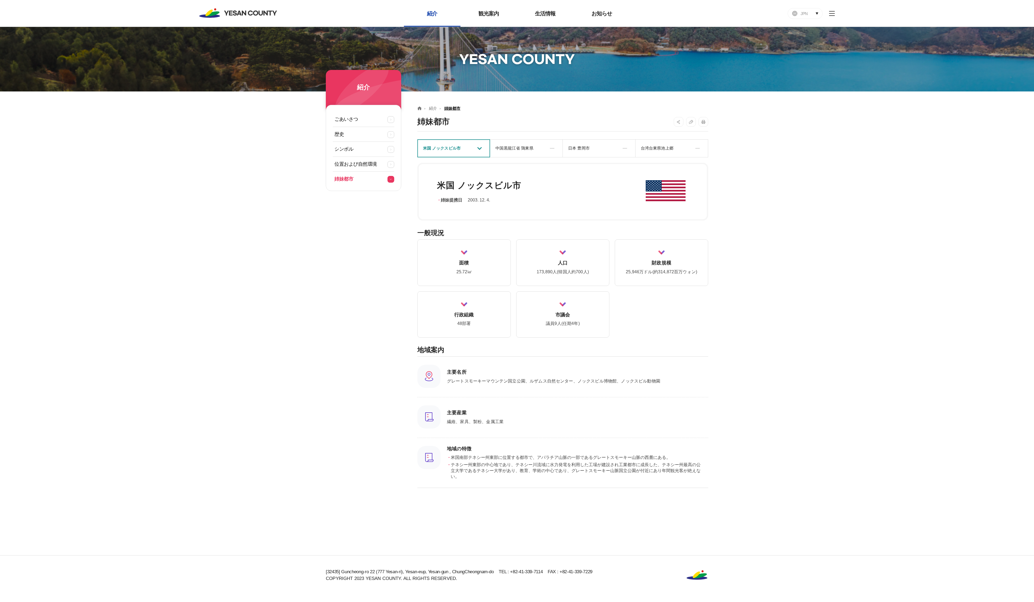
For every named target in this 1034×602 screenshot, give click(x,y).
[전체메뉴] (832, 13)
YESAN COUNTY (238, 13)
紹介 (433, 108)
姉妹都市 (452, 108)
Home (419, 108)
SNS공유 (678, 122)
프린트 (703, 122)
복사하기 (691, 122)
